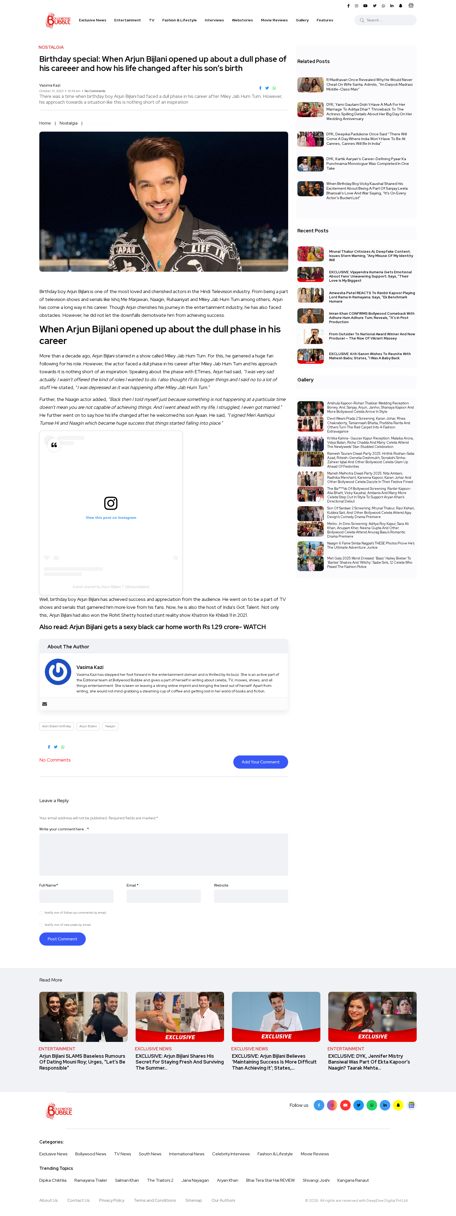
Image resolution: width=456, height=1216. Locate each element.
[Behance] (411, 1105)
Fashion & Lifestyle (179, 20)
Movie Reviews (274, 20)
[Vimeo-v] (372, 1105)
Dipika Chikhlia (52, 1180)
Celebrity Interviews (231, 1154)
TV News (122, 1154)
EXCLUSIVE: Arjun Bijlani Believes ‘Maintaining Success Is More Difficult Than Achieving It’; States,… (274, 1062)
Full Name (48, 885)
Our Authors (223, 1200)
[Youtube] (345, 1105)
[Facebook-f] (319, 1105)
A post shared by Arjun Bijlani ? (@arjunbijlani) (111, 587)
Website (221, 885)
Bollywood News (90, 1154)
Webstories (242, 20)
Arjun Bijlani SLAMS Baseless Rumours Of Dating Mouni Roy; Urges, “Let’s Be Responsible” (82, 1062)
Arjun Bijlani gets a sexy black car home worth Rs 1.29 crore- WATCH (167, 627)
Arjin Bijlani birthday (56, 726)
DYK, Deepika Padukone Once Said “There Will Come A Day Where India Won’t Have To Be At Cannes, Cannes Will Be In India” (366, 139)
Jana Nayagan (195, 1180)
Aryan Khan (227, 1180)
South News (150, 1154)
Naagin (110, 726)
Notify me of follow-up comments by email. (76, 913)
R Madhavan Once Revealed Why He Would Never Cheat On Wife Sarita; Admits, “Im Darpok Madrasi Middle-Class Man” (369, 84)
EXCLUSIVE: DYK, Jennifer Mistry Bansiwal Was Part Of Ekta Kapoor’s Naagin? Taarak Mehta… (369, 1062)
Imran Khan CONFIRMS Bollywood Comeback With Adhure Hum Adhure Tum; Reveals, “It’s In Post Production (372, 317)
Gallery (302, 20)
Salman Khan (127, 1180)
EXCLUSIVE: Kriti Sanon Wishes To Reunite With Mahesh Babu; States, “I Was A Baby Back (370, 356)
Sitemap (194, 1200)
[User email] (44, 703)
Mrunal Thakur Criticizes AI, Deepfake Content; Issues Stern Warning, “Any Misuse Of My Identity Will (371, 255)
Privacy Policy (111, 1200)
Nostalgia (69, 123)
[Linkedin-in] (385, 1105)
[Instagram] (332, 1105)
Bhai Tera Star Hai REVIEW (270, 1180)
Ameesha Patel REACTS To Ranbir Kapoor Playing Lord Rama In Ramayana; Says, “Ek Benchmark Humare (372, 297)
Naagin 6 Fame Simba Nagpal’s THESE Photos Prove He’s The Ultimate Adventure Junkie (370, 545)
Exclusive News (92, 20)
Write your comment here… (64, 829)
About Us (48, 1200)
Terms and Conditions (155, 1200)
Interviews (214, 20)
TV (151, 20)
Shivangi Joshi (316, 1180)
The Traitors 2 (160, 1180)
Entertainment (127, 20)
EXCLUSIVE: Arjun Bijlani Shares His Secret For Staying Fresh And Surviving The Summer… (180, 1062)
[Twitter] (358, 1105)
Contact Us (78, 1200)
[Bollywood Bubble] (57, 20)
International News (186, 1154)
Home (45, 123)
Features (325, 20)
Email (133, 885)
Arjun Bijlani (88, 726)
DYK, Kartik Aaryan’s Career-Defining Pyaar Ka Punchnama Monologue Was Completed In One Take (367, 163)
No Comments (95, 91)
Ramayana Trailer (90, 1180)
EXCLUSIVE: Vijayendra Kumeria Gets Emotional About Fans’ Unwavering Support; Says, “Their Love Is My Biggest (370, 276)
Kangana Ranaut (353, 1180)
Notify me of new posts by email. (68, 925)
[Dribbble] (398, 1105)
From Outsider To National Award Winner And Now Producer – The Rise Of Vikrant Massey (372, 336)
